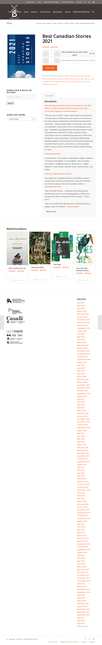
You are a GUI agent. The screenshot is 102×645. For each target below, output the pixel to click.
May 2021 (81, 473)
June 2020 (81, 493)
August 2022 (82, 430)
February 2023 (83, 413)
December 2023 (83, 385)
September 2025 (83, 328)
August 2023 (82, 396)
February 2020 (83, 504)
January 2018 (82, 572)
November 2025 (83, 322)
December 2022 (83, 419)
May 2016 (81, 595)
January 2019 (82, 541)
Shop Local (51, 211)
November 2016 (83, 589)
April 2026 (81, 308)
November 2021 (83, 456)
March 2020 (81, 501)
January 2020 (82, 507)
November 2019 (83, 513)
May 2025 (81, 337)
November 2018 (83, 544)
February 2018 (83, 569)
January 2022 (82, 450)
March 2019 (81, 535)
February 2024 (83, 379)
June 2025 (81, 334)
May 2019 (81, 530)
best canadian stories (57, 82)
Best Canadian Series (72, 76)
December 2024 (83, 351)
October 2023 (82, 390)
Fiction (50, 79)
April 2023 (81, 407)
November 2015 (83, 612)
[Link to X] (89, 2)
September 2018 (83, 549)
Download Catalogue (51, 2)
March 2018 (81, 566)
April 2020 (81, 498)
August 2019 (82, 521)
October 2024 (82, 356)
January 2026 (82, 317)
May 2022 (81, 439)
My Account (30, 2)
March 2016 (81, 600)
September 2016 (83, 592)
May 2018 (81, 561)
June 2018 (81, 558)
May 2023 (81, 405)
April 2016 (81, 598)
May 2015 (81, 620)
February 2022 (83, 447)
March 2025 (81, 342)
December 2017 (83, 575)
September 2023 (83, 393)
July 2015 (80, 618)
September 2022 (83, 427)
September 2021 (83, 461)
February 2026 (83, 314)
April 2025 (81, 339)
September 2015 (83, 615)
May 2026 (81, 305)
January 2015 (82, 626)
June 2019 (81, 527)
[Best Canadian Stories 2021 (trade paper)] (100, 322)
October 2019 (82, 515)
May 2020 (81, 495)
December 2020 (83, 484)
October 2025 (82, 325)
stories (82, 82)
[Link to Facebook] (85, 2)
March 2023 (81, 410)
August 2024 (82, 362)
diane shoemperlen (72, 82)
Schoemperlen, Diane (50, 84)
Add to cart (50, 68)
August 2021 (82, 464)
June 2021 (81, 470)
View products (18, 280)
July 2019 (80, 524)
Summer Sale (79, 79)
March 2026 (81, 311)
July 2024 (80, 365)
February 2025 (83, 345)
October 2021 (82, 459)
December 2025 (83, 319)
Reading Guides (68, 2)
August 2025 (82, 331)
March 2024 (81, 376)
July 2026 (80, 302)
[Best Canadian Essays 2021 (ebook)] (2, 322)
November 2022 (83, 422)
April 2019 (81, 532)
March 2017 (81, 586)
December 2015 (83, 609)
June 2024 (81, 368)
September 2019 (83, 518)
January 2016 (82, 606)
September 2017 (83, 581)
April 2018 (81, 564)
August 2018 (82, 552)
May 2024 (81, 371)
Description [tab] (49, 96)
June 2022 (81, 436)
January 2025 (82, 348)
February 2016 (83, 603)
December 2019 (83, 510)
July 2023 (80, 399)
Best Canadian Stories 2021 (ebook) (74, 60)
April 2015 (81, 623)
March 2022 (81, 444)
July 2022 (80, 433)
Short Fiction (68, 79)
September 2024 (83, 359)
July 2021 (80, 467)
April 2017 (81, 583)
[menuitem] (30, 2)
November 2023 (83, 388)
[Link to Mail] (93, 2)
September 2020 (83, 490)
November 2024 (83, 354)
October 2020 (82, 487)
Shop (39, 2)
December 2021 (83, 453)
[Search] (93, 11)
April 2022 (81, 442)
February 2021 (83, 481)
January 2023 (82, 416)
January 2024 (82, 382)
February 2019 (83, 538)
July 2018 (80, 555)
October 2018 (82, 547)
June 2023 (81, 402)
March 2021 (81, 478)
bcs (89, 79)
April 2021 (81, 476)
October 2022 (82, 425)
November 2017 (83, 578)
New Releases (59, 79)
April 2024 (81, 373)
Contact (79, 2)
